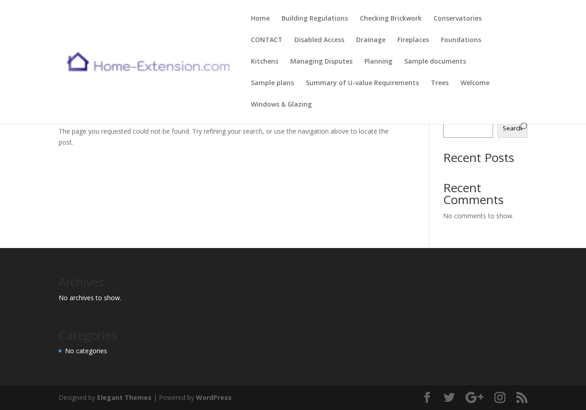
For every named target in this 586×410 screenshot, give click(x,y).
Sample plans (272, 83)
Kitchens (264, 61)
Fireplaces (413, 40)
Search (512, 128)
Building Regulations (315, 18)
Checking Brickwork (391, 18)
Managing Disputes (321, 61)
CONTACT (266, 40)
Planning (378, 61)
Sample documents (435, 61)
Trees (440, 83)
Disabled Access (319, 40)
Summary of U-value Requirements (362, 83)
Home (260, 18)
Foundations (461, 40)
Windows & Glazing (281, 104)
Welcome (475, 83)
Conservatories (458, 18)
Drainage (370, 40)
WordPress (214, 397)
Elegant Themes (124, 397)
